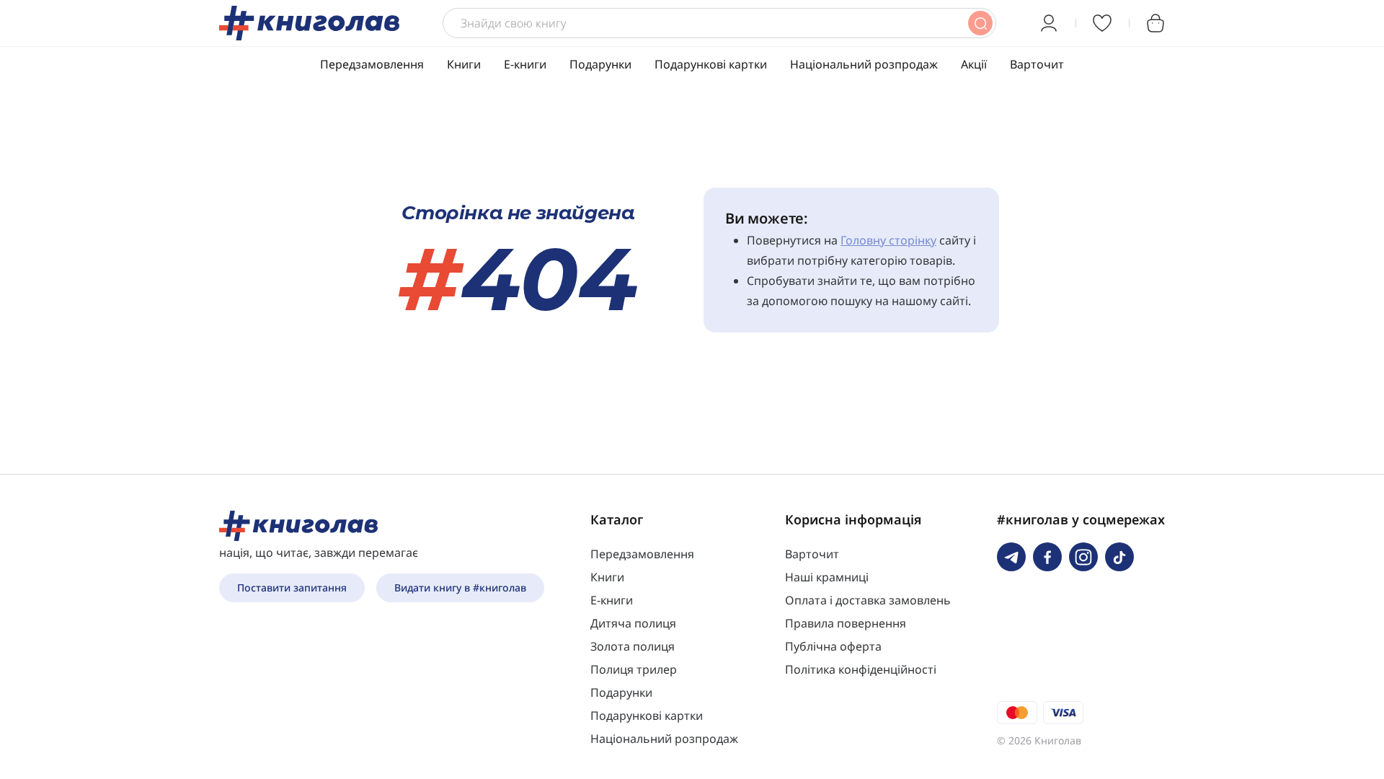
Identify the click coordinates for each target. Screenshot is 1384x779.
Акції (974, 64)
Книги (464, 64)
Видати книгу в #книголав (460, 587)
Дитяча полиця (633, 623)
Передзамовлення (372, 64)
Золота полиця (632, 646)
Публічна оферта (833, 646)
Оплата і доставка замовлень (868, 600)
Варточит (1037, 64)
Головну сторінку (888, 240)
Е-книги (525, 64)
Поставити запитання (292, 587)
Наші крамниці (827, 577)
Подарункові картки (711, 64)
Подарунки (600, 64)
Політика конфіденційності (860, 669)
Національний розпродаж (864, 64)
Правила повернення (845, 623)
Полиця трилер (633, 669)
